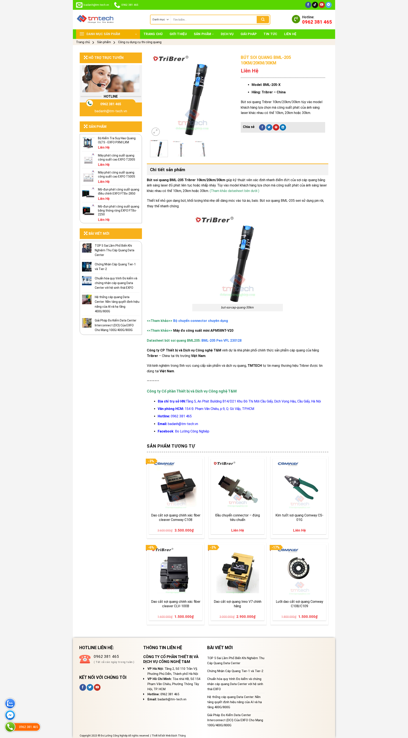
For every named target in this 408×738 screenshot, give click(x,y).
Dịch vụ (227, 34)
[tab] (237, 169)
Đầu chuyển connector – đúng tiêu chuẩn (237, 517)
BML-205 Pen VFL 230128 (221, 340)
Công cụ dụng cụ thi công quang (140, 42)
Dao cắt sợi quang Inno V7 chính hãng (237, 604)
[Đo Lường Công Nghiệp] (110, 19)
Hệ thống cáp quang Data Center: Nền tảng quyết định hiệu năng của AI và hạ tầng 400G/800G (117, 304)
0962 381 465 (110, 104)
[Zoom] (156, 132)
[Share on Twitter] (269, 127)
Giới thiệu (178, 34)
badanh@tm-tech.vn (111, 111)
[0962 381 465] (10, 727)
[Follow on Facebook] (308, 5)
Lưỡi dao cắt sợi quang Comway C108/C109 (299, 604)
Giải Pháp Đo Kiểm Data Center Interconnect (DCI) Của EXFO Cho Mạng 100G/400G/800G (115, 325)
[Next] (227, 94)
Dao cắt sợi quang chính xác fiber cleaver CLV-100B (175, 604)
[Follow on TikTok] (315, 5)
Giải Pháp (249, 34)
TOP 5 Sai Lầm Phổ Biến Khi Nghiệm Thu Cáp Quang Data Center (114, 250)
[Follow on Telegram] (329, 5)
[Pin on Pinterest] (276, 127)
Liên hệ (290, 34)
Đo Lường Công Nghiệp (192, 431)
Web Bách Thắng (176, 735)
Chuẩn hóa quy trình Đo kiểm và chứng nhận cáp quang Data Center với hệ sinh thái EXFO (116, 283)
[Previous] (157, 94)
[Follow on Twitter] (90, 687)
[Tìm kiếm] (263, 19)
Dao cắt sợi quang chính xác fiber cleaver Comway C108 (175, 517)
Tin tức (270, 34)
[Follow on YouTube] (322, 5)
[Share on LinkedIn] (283, 127)
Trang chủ (153, 34)
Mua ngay (161, 505)
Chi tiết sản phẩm (167, 169)
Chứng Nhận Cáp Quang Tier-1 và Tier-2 (115, 267)
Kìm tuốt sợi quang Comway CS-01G (299, 517)
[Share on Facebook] (262, 127)
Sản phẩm (202, 34)
